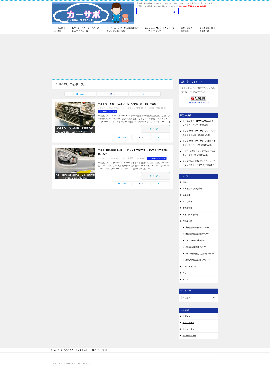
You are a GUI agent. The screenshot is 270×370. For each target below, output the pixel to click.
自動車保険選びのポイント (197, 247)
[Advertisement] (135, 55)
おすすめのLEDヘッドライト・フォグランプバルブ (159, 29)
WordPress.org (189, 336)
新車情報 (186, 195)
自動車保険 (187, 221)
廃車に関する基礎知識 (187, 29)
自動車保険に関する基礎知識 (207, 29)
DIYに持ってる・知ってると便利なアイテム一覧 (85, 29)
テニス (185, 279)
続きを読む (155, 129)
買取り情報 (187, 201)
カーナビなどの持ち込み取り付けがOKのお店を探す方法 (122, 29)
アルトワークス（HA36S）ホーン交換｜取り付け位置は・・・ (130, 104)
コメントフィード (190, 329)
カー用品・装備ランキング (198, 103)
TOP (75, 350)
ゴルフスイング (189, 266)
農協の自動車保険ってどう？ (198, 260)
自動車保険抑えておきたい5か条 (199, 253)
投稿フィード (188, 322)
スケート (186, 273)
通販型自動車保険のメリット (198, 227)
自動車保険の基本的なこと (197, 240)
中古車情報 (187, 208)
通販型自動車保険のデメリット (199, 234)
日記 (184, 182)
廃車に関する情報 (190, 214)
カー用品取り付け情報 (59, 29)
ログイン (186, 316)
